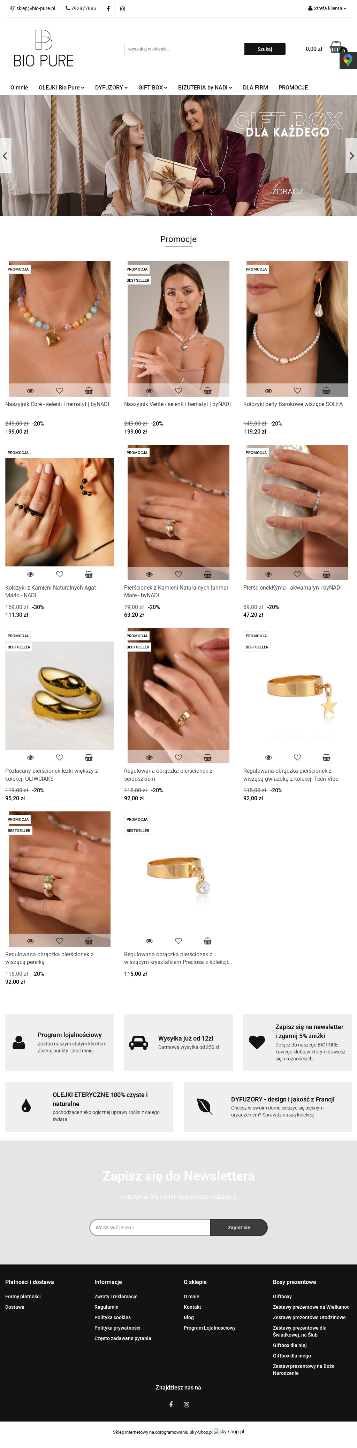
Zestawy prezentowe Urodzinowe (309, 1317)
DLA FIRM (255, 87)
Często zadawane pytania (122, 1338)
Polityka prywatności (117, 1328)
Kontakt (192, 1307)
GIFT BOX (151, 87)
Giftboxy (282, 1296)
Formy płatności (23, 1296)
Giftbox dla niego (292, 1356)
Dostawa (14, 1307)
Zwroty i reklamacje (116, 1296)
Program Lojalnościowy (210, 1328)
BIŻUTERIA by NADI (203, 87)
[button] (29, 1282)
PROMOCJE (293, 87)
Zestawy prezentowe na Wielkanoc (311, 1307)
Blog (189, 1317)
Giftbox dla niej (290, 1345)
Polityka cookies (112, 1317)
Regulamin (106, 1307)
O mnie (19, 87)
